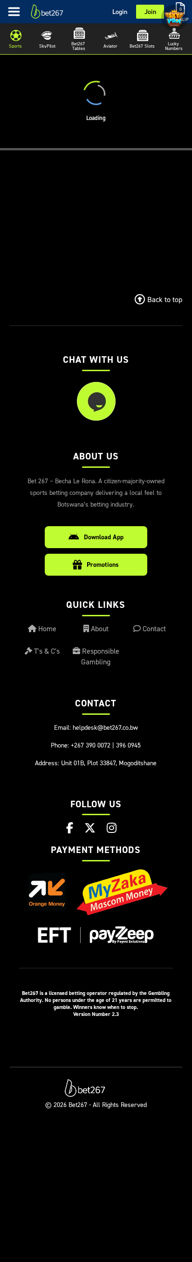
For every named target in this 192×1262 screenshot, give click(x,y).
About (99, 628)
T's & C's (46, 651)
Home (46, 628)
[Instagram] (112, 827)
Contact (153, 628)
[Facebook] (69, 827)
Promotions (103, 564)
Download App (103, 537)
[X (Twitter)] (90, 827)
